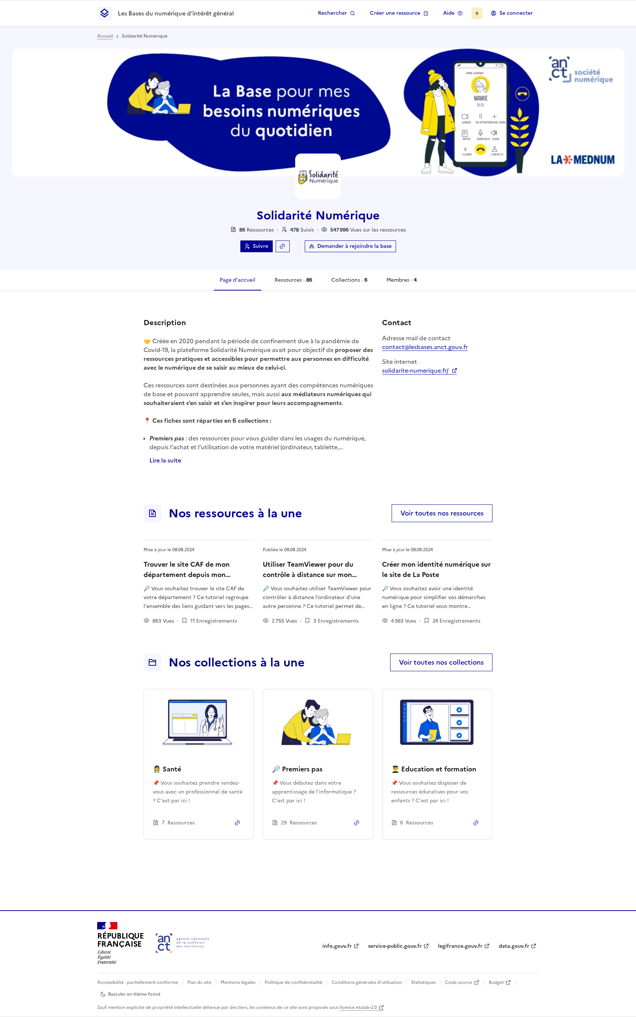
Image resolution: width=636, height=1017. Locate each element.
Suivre (260, 246)
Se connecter (516, 13)
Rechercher (332, 13)
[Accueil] (182, 943)
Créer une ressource (395, 13)
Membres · (401, 283)
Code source (458, 982)
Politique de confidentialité (293, 982)
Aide (449, 13)
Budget (496, 982)
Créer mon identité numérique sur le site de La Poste (436, 569)
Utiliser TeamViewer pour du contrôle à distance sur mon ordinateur (308, 574)
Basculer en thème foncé (134, 994)
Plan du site (199, 982)
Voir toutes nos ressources (442, 513)
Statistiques (423, 982)
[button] (302, 230)
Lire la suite (165, 460)
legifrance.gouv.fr (460, 946)
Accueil (105, 36)
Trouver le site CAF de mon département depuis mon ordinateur (187, 574)
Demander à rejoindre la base (354, 246)
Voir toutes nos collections (441, 662)
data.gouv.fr (514, 946)
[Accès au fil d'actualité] (477, 13)
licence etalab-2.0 (358, 1007)
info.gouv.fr (337, 946)
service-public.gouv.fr (395, 946)
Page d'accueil (237, 280)
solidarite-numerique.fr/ (419, 370)
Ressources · (293, 283)
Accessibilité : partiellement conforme (137, 982)
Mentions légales (237, 982)
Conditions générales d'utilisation (367, 982)
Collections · (349, 283)
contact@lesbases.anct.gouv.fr (425, 346)
